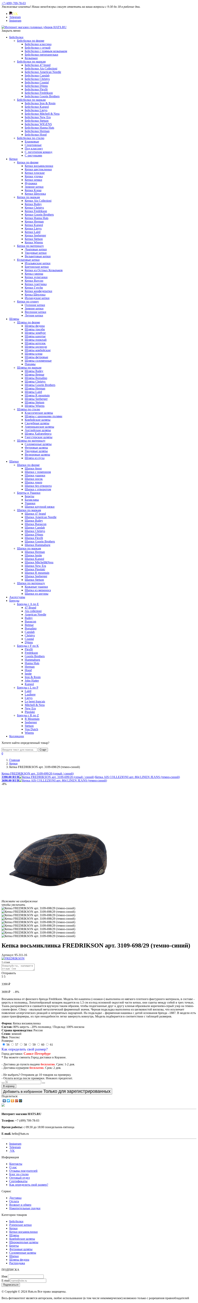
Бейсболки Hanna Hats (39, 127)
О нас (13, 1167)
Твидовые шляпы (36, 451)
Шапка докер (33, 482)
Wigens (29, 732)
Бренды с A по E (28, 604)
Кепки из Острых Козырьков (44, 270)
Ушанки (30, 503)
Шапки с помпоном (38, 472)
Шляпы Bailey (34, 371)
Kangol (29, 684)
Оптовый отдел (19, 1177)
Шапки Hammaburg (37, 545)
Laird (28, 691)
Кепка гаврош (34, 273)
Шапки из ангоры (36, 593)
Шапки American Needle (40, 517)
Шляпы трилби (35, 329)
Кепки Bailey (33, 204)
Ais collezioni (33, 611)
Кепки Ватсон (34, 280)
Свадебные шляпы (37, 423)
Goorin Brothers (35, 656)
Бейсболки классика (38, 44)
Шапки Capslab (35, 527)
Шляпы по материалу (31, 440)
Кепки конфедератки (38, 291)
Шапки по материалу (31, 583)
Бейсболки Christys (37, 79)
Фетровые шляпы (36, 447)
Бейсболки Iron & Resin (40, 103)
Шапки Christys (35, 531)
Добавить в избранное (57, 1091)
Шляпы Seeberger (36, 399)
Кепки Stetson (34, 239)
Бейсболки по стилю (30, 138)
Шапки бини (33, 468)
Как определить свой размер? (25, 1049)
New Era (30, 708)
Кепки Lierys (33, 228)
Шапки (14, 461)
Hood (28, 670)
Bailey (29, 618)
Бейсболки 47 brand (37, 65)
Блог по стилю (19, 1174)
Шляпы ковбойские (38, 350)
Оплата (14, 1201)
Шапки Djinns (34, 534)
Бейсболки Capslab (37, 75)
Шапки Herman (35, 552)
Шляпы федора (35, 325)
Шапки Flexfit (34, 538)
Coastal (29, 638)
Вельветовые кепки (38, 256)
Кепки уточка (34, 176)
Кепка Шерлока (35, 294)
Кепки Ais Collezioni (38, 200)
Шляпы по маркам (29, 367)
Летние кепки (34, 315)
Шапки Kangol (34, 558)
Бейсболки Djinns (36, 86)
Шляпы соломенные (38, 360)
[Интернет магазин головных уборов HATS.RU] (3, 1105)
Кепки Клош (33, 190)
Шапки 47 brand (35, 513)
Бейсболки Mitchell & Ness (42, 113)
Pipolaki (30, 712)
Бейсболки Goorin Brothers (42, 96)
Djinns (29, 642)
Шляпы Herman (35, 388)
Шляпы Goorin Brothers (40, 385)
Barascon (30, 621)
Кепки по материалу (30, 246)
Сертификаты (18, 1181)
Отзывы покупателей (23, 1170)
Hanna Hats (32, 663)
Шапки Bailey (34, 520)
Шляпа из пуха (34, 458)
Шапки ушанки (35, 475)
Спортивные (33, 145)
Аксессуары (17, 597)
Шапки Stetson (34, 579)
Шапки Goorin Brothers (40, 541)
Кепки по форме (27, 162)
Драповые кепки (36, 249)
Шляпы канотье (35, 336)
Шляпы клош (33, 353)
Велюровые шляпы (37, 454)
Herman (30, 666)
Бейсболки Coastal (37, 82)
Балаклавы (32, 499)
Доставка (15, 1197)
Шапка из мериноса (38, 590)
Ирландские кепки (37, 298)
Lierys (28, 698)
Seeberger (31, 722)
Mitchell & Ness (35, 705)
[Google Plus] (17, 1100)
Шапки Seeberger (36, 576)
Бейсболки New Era (38, 117)
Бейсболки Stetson (37, 120)
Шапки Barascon (35, 524)
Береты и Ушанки (28, 492)
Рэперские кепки (20, 1224)
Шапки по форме (28, 465)
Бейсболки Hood (36, 134)
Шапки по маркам (29, 510)
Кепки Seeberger (35, 235)
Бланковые (32, 141)
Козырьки (31, 58)
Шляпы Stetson (34, 402)
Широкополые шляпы (23, 1242)
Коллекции (16, 736)
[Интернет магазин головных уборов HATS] (34, 27)
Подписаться (10, 1284)
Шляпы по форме (28, 322)
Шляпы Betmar (34, 374)
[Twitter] (8, 1100)
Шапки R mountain (37, 572)
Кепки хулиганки (36, 277)
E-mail (6, 1280)
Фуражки (31, 183)
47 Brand (30, 607)
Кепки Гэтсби (34, 287)
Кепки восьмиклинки (39, 166)
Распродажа (17, 1263)
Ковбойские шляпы (37, 419)
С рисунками (33, 155)
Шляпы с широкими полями (43, 416)
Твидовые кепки (36, 252)
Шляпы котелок (35, 343)
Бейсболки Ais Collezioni (41, 68)
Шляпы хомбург (35, 332)
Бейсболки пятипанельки (41, 54)
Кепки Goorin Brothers (39, 214)
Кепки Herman (34, 221)
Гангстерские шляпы (38, 437)
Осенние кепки (35, 305)
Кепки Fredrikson (36, 211)
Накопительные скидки (24, 1208)
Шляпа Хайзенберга (38, 433)
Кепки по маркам (28, 197)
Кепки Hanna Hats (36, 218)
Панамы (30, 364)
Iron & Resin (33, 677)
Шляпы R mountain (37, 395)
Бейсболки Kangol (37, 106)
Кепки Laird (32, 232)
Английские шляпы (38, 430)
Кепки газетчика (36, 284)
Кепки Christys (34, 207)
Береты (29, 496)
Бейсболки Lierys (36, 110)
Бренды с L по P (27, 687)
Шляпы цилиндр (36, 346)
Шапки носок (34, 479)
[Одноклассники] (12, 1100)
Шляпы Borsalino (36, 378)
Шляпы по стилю (28, 409)
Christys (30, 635)
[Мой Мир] (21, 1100)
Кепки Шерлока (35, 193)
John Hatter (32, 680)
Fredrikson (31, 652)
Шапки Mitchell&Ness (39, 562)
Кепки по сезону (28, 301)
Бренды (14, 600)
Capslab (30, 632)
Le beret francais (35, 701)
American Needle (35, 614)
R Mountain (32, 718)
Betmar (29, 625)
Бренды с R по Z (28, 715)
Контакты (15, 1163)
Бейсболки (16, 37)
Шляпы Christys (35, 381)
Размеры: (8, 1040)
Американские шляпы (39, 426)
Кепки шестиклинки (38, 169)
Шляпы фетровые (36, 357)
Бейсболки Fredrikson (39, 92)
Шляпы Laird (33, 392)
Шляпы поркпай (36, 339)
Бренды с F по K (28, 645)
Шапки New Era (35, 565)
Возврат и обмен (20, 1204)
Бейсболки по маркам (31, 61)
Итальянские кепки (37, 263)
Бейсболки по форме (30, 40)
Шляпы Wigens (34, 405)
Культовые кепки (28, 259)
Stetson (29, 725)
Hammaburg (32, 659)
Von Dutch (31, 729)
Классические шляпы (39, 412)
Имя (4, 1276)
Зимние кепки (34, 186)
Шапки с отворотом (38, 489)
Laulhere (30, 694)
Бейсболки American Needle (43, 72)
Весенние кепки (35, 312)
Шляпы (14, 319)
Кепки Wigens (34, 242)
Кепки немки (33, 179)
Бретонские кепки (37, 266)
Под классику (34, 148)
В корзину (9, 1086)
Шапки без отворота (38, 485)
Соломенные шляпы (38, 444)
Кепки (13, 159)
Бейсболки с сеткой (37, 47)
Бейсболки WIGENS (38, 124)
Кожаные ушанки (36, 586)
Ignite (28, 673)
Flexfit (29, 649)
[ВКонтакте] (4, 1100)
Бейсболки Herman (37, 131)
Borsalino (31, 628)
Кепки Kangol (34, 225)
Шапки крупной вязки (40, 506)
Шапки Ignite (33, 555)
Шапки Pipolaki (35, 569)
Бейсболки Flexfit (36, 89)
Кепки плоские (35, 172)
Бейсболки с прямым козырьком (46, 51)
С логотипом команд (38, 152)
